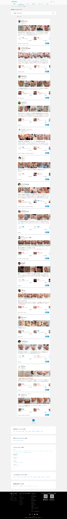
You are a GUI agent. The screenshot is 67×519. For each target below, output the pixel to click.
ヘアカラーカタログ (21, 497)
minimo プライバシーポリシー (35, 507)
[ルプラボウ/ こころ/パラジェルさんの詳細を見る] (33, 141)
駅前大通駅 (22, 431)
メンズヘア (20, 496)
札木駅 (26, 431)
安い (13, 467)
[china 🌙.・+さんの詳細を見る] (33, 168)
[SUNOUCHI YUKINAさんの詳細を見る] (33, 221)
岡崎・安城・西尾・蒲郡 (16, 440)
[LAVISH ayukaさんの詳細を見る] (33, 113)
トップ (12, 6)
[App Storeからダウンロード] (45, 500)
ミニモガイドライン (33, 504)
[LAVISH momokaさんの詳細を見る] (33, 351)
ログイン (54, 1)
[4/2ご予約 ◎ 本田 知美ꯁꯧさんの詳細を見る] (33, 59)
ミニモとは (32, 494)
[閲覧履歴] (51, 1)
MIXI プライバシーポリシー (34, 508)
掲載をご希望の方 (33, 500)
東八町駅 (42, 431)
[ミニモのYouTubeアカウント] (37, 514)
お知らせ (32, 497)
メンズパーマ (20, 500)
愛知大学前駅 (33, 431)
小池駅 (14, 431)
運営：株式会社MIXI (33, 496)
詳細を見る (47, 43)
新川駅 (17, 431)
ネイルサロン (15, 6)
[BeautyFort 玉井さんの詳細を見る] (33, 32)
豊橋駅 (19, 431)
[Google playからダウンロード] (52, 500)
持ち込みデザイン (15, 455)
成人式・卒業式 (26, 452)
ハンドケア (14, 465)
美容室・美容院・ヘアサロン (14, 494)
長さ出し (18, 465)
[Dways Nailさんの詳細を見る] (33, 378)
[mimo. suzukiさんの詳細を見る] (33, 326)
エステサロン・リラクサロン (14, 500)
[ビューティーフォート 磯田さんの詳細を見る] (33, 247)
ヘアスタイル (20, 494)
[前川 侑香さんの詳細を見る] (33, 274)
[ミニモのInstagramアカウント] (29, 514)
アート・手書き (15, 452)
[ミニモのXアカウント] (32, 514)
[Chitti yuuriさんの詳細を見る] (33, 301)
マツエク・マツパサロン (14, 497)
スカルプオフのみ (15, 462)
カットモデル (20, 504)
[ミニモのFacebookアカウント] (34, 514)
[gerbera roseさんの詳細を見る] (33, 404)
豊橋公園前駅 (38, 431)
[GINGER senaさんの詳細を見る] (33, 87)
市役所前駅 (29, 431)
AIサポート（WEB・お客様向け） (35, 511)
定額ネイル (30, 452)
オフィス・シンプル (20, 452)
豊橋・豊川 (21, 6)
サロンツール (33, 501)
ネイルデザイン (21, 501)
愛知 (18, 6)
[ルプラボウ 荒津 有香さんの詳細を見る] (33, 195)
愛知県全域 (21, 440)
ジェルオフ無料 (21, 462)
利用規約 (32, 505)
